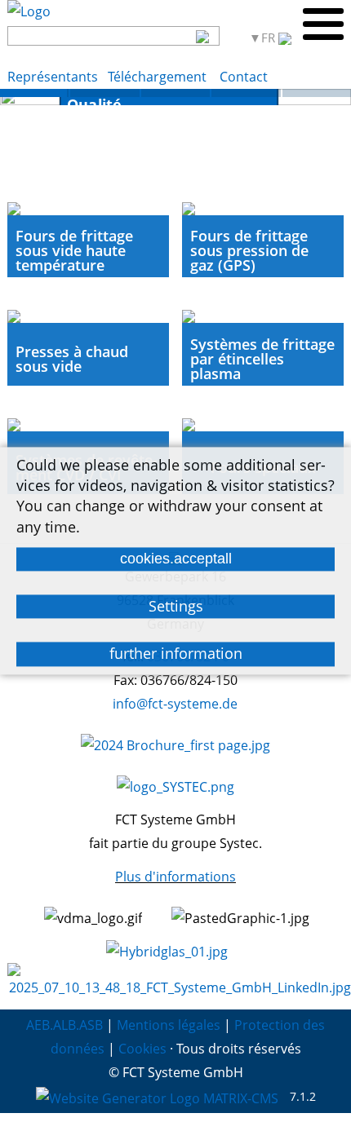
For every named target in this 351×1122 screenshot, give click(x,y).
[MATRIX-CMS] (157, 1097)
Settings (176, 606)
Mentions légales (168, 1025)
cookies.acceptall (176, 558)
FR (269, 38)
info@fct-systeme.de (175, 704)
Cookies (142, 1049)
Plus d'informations (175, 877)
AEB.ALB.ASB (64, 1025)
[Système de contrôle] (104, 93)
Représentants (52, 77)
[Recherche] (203, 36)
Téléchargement (159, 77)
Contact (244, 77)
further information (175, 654)
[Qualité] (34, 93)
